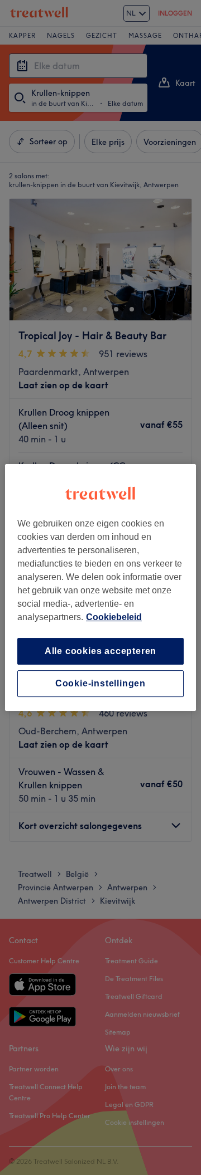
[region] (100, 587)
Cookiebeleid (114, 617)
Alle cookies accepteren (100, 651)
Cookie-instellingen (100, 683)
